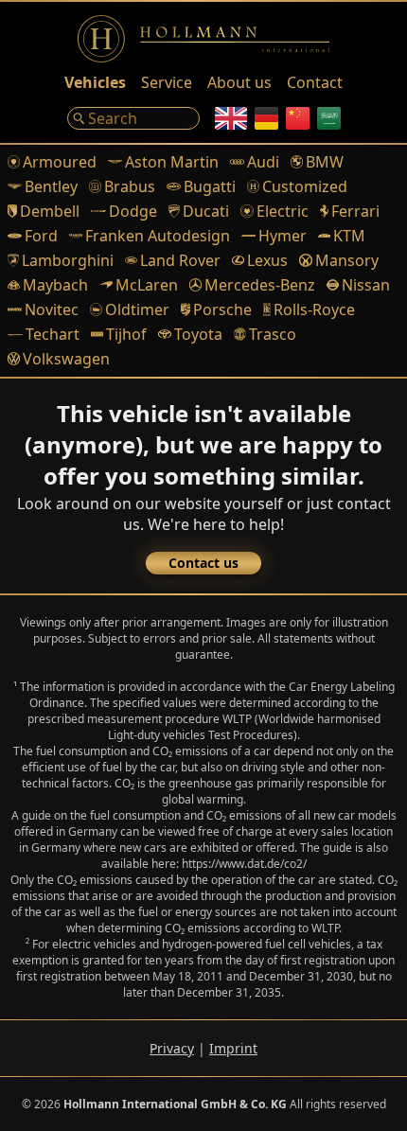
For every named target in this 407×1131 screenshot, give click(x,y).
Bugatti (210, 186)
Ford (41, 235)
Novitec (52, 309)
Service (166, 82)
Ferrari (355, 211)
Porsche (222, 309)
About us (239, 82)
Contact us (203, 563)
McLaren (146, 284)
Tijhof (126, 334)
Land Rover (180, 260)
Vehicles (95, 82)
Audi (263, 161)
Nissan (366, 284)
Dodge (133, 211)
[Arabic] (329, 118)
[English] (231, 118)
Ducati (206, 211)
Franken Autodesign (157, 235)
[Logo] (203, 38)
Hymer (282, 235)
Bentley (51, 186)
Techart (53, 334)
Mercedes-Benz (259, 284)
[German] (266, 118)
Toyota (197, 334)
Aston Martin (172, 161)
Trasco (272, 334)
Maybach (55, 284)
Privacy (172, 1048)
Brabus (129, 186)
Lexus (267, 260)
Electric (282, 211)
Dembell (50, 211)
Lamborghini (68, 260)
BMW (325, 161)
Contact (315, 82)
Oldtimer (137, 309)
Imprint (233, 1048)
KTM (349, 235)
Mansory (346, 260)
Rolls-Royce (314, 309)
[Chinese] (298, 118)
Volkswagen (66, 358)
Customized (304, 186)
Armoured (60, 161)
